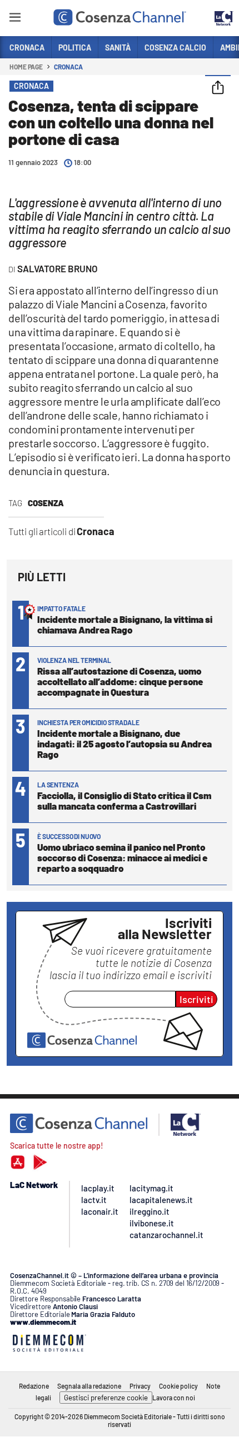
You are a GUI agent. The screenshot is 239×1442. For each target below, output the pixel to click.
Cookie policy (178, 1386)
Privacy (140, 1386)
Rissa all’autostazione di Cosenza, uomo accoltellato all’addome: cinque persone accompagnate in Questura (120, 681)
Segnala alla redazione (89, 1386)
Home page (26, 67)
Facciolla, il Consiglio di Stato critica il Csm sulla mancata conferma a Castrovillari (124, 800)
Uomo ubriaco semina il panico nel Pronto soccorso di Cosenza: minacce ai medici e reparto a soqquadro (122, 857)
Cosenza (46, 503)
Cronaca (68, 67)
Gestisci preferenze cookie (106, 1397)
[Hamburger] (14, 19)
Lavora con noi (173, 1397)
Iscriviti (196, 999)
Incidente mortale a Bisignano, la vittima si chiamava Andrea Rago (124, 624)
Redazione (34, 1386)
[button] (218, 88)
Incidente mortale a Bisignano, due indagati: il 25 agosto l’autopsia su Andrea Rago (124, 743)
